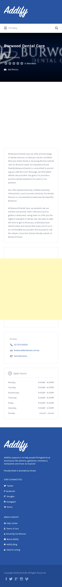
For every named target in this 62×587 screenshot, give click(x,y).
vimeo (26, 579)
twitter (11, 579)
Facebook (10, 491)
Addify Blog (12, 544)
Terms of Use (12, 528)
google (16, 579)
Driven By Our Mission (16, 534)
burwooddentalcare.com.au (26, 350)
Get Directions (20, 356)
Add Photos (12, 69)
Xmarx (33, 471)
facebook (6, 579)
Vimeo (10, 507)
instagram (21, 579)
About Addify (13, 539)
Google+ (11, 496)
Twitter (10, 486)
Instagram (11, 502)
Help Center (12, 523)
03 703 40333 (21, 344)
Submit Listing (13, 550)
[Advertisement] (31, 114)
